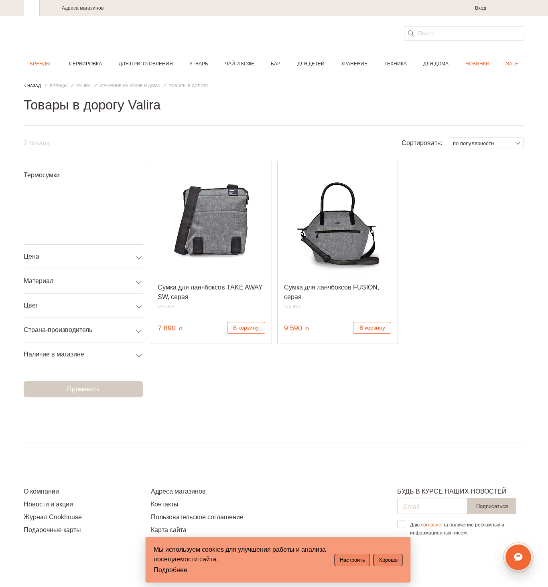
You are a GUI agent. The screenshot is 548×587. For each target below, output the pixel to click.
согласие (431, 525)
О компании (41, 491)
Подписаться (492, 506)
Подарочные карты (52, 529)
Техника (395, 64)
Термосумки (42, 175)
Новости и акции (48, 504)
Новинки (477, 64)
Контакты (165, 504)
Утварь (198, 64)
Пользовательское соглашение (197, 517)
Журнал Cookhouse (53, 517)
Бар (275, 64)
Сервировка (85, 64)
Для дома (436, 64)
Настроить (352, 560)
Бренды (40, 64)
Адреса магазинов (83, 8)
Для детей (311, 64)
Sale (512, 64)
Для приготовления (146, 64)
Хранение (354, 64)
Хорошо (388, 560)
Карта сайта (169, 529)
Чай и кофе (239, 64)
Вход (480, 8)
